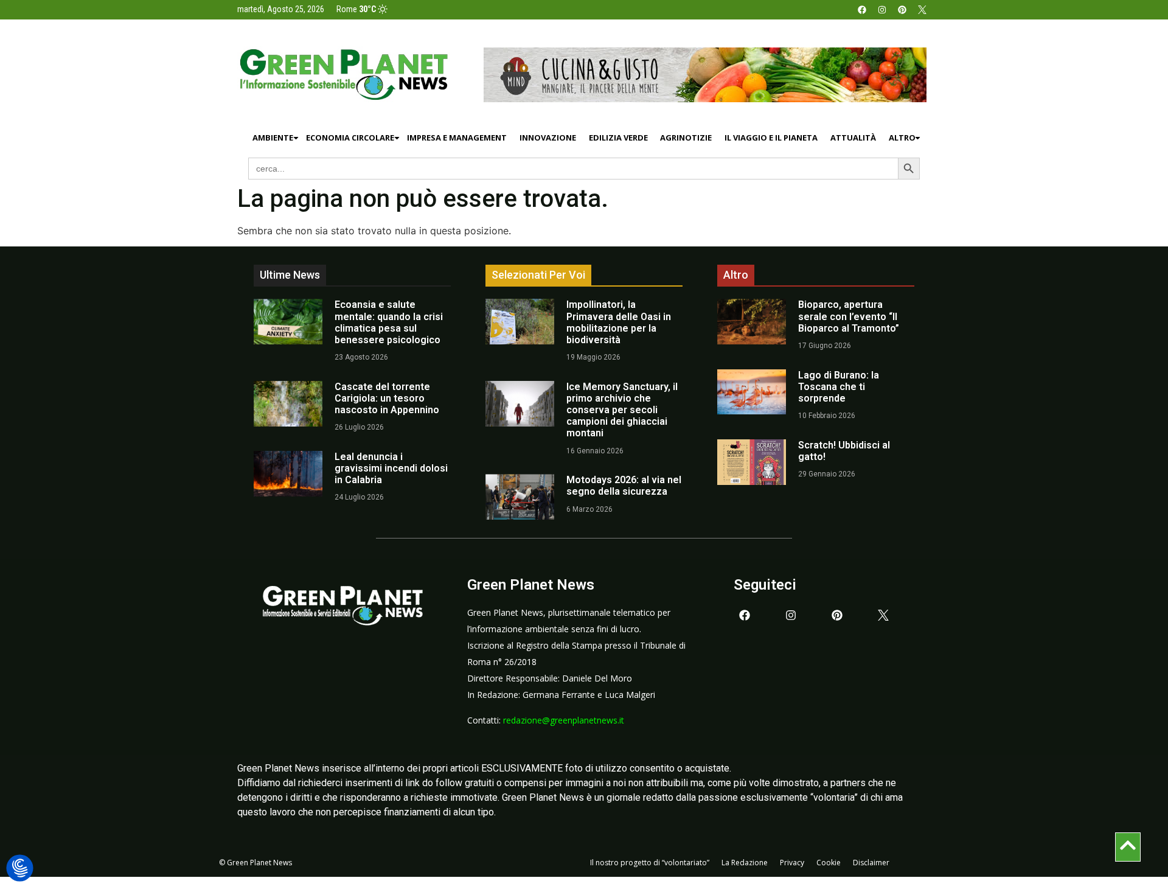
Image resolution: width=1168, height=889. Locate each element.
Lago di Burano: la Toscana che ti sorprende (838, 386)
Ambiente (272, 137)
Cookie (828, 862)
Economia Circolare (350, 137)
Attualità (853, 137)
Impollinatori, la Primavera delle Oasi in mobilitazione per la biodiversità (618, 322)
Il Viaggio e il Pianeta (771, 137)
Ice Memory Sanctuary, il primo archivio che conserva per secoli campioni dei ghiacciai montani (622, 410)
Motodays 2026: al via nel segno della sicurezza (623, 485)
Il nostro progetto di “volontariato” (649, 862)
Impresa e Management (457, 137)
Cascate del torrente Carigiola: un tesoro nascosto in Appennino (387, 398)
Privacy (792, 862)
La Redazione (744, 862)
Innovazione (548, 137)
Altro (902, 137)
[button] (20, 868)
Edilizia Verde (618, 137)
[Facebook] (862, 9)
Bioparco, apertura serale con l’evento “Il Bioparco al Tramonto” (848, 316)
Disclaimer (871, 862)
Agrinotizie (686, 137)
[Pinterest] (902, 9)
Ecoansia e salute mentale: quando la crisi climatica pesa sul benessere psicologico (389, 322)
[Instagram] (882, 9)
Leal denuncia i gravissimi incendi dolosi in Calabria (391, 468)
